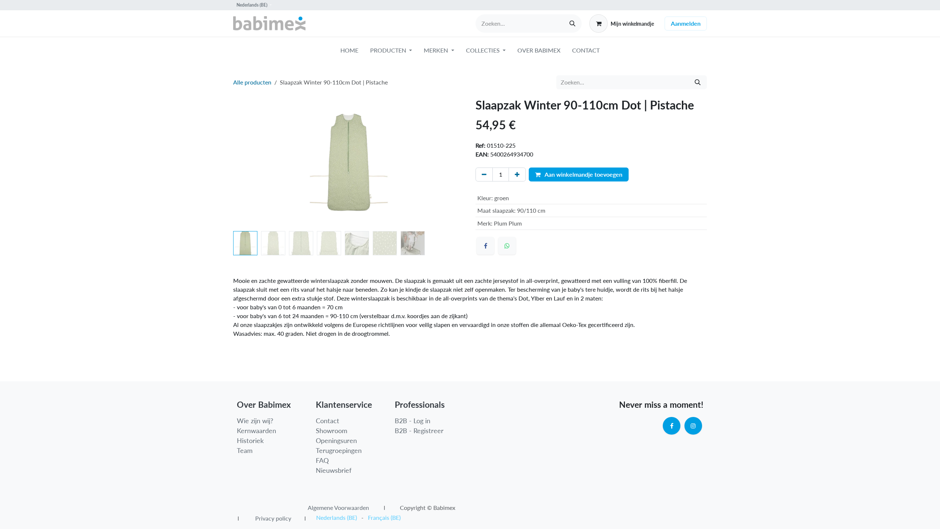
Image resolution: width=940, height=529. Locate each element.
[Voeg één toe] (517, 174)
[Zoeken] (572, 23)
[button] (244, 163)
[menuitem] (349, 52)
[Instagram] (693, 426)
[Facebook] (485, 246)
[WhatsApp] (507, 246)
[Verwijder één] (484, 174)
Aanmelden (686, 23)
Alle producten (252, 82)
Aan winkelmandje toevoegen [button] (582, 174)
